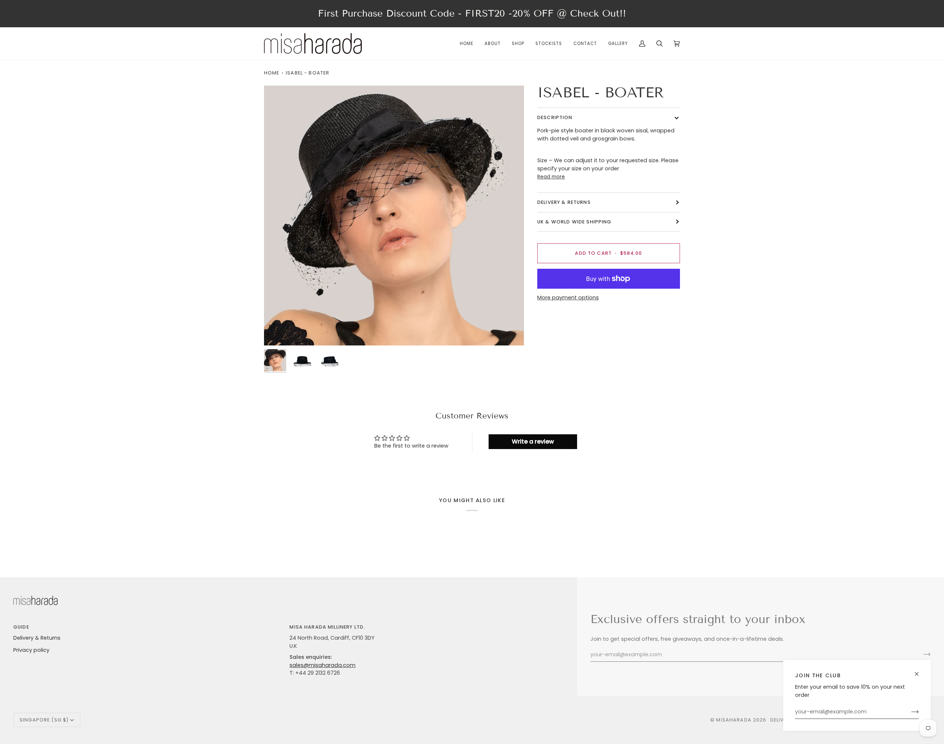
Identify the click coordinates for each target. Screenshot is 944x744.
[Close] (920, 671)
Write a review (533, 441)
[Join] (909, 712)
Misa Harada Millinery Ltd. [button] (327, 627)
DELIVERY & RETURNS (564, 202)
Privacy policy (31, 650)
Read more (551, 176)
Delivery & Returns (36, 638)
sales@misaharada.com (322, 665)
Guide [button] (21, 627)
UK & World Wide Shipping (574, 222)
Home (272, 73)
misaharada (733, 720)
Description (555, 117)
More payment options (568, 297)
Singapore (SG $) (44, 720)
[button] (518, 43)
